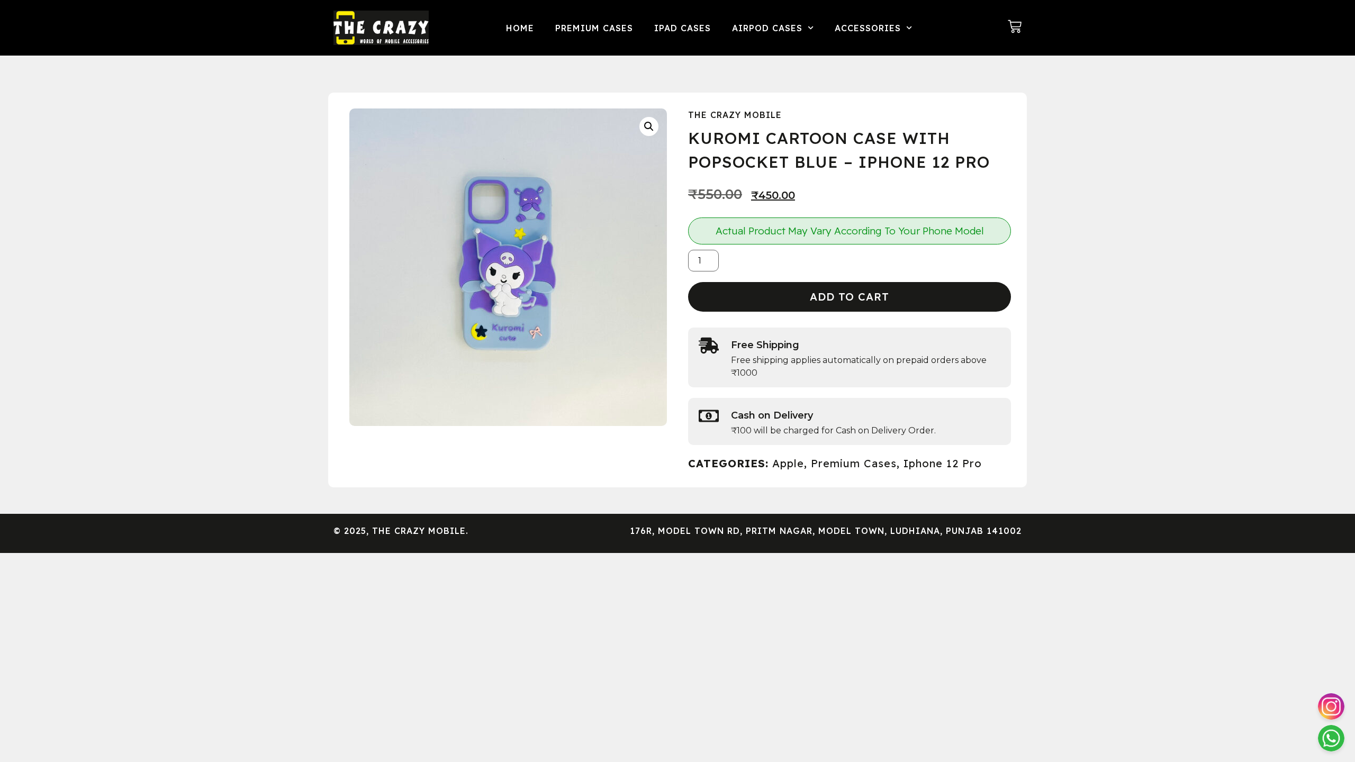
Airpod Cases (767, 28)
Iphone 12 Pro (943, 463)
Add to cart (849, 296)
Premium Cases (594, 28)
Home (520, 28)
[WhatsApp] (1331, 738)
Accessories (868, 28)
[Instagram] (1331, 706)
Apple (788, 463)
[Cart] (1015, 26)
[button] (648, 126)
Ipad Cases (682, 28)
